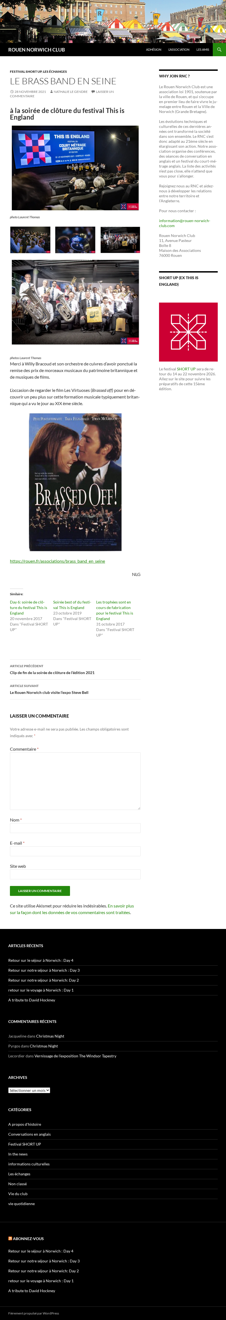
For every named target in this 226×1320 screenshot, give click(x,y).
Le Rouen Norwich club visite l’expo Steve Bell (49, 689)
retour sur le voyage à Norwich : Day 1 (41, 990)
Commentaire (24, 748)
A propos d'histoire (24, 1124)
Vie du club (18, 1193)
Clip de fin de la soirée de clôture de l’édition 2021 (52, 669)
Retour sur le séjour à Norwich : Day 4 (40, 960)
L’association (178, 49)
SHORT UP (186, 369)
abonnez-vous (28, 1238)
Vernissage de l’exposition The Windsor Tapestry (75, 1056)
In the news (18, 1154)
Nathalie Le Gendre (71, 92)
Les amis (203, 49)
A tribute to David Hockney (31, 1000)
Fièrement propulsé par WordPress (33, 1313)
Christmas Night (50, 1036)
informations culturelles (29, 1164)
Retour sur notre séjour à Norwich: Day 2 (43, 980)
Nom (16, 819)
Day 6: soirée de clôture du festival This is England (28, 607)
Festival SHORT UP (26, 71)
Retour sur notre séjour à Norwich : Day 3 (44, 970)
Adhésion (153, 49)
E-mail (17, 842)
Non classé (17, 1183)
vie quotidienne (21, 1203)
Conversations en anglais (29, 1134)
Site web (18, 866)
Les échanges (55, 71)
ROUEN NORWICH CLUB (36, 50)
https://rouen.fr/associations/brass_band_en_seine (57, 561)
